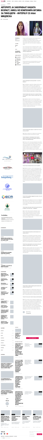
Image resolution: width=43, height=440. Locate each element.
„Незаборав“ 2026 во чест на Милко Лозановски (4, 288)
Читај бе (16, 45)
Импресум (2, 436)
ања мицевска (17, 51)
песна (20, 52)
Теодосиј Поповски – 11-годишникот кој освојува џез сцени (5, 302)
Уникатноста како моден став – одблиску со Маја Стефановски (4, 322)
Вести (13, 1)
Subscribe (39, 434)
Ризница (31, 1)
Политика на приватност (9, 436)
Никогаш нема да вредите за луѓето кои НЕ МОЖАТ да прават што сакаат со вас (7, 239)
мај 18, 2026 (2, 324)
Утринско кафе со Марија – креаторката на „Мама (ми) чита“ (4, 306)
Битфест (2, 330)
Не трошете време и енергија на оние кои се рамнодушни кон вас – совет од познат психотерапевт (18, 336)
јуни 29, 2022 (2, 369)
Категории (9, 1)
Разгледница (27, 1)
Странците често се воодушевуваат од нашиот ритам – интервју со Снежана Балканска (4, 317)
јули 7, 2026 (2, 308)
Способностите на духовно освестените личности (4, 280)
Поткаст (35, 1)
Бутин (23, 1)
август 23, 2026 (3, 277)
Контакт (8, 3)
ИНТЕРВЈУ (20, 1)
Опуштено (16, 1)
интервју (16, 52)
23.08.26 (2, 241)
